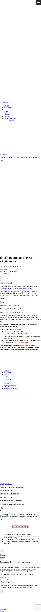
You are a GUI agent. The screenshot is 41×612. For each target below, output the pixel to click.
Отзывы (6, 116)
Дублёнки (7, 113)
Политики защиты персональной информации (16, 288)
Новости (11, 120)
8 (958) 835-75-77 (6, 102)
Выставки (7, 107)
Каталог (6, 106)
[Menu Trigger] (38, 2)
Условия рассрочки (10, 388)
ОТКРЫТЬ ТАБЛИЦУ (20, 527)
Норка (6, 109)
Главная (2, 157)
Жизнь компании (10, 118)
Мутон (6, 111)
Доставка (7, 115)
